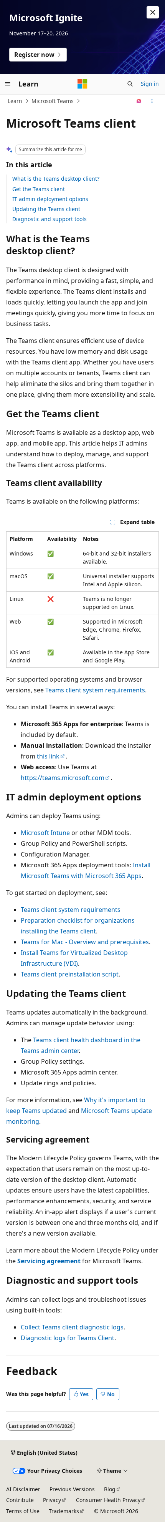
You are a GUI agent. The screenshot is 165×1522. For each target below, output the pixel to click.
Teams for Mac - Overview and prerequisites (85, 942)
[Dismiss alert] (153, 12)
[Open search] (130, 84)
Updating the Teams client (46, 209)
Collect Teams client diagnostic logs (72, 1327)
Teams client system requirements (95, 690)
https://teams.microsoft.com (62, 777)
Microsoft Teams (52, 101)
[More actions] (152, 101)
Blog (110, 1489)
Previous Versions (72, 1489)
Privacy (52, 1500)
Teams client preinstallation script (70, 974)
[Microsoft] (82, 84)
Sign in (150, 83)
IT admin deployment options (50, 199)
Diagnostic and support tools (49, 219)
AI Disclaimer (23, 1489)
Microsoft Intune (45, 832)
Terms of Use (23, 1511)
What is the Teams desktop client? (55, 178)
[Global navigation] (7, 84)
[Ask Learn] (139, 101)
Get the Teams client (38, 189)
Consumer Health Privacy (108, 1500)
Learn (15, 101)
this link (48, 756)
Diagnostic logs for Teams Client (67, 1338)
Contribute (20, 1500)
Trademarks (64, 1511)
